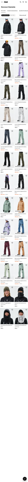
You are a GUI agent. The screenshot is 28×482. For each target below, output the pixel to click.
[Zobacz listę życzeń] (23, 2)
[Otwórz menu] (2, 2)
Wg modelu (12, 15)
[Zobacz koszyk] (26, 2)
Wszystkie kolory (5, 15)
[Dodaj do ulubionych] (12, 19)
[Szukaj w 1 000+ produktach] (20, 2)
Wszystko (3, 10)
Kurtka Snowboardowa (12, 10)
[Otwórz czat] (25, 479)
